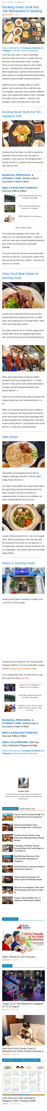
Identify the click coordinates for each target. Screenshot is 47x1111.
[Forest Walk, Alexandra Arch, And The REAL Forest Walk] (9, 198)
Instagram (26, 48)
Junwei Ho (5, 1103)
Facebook (36, 48)
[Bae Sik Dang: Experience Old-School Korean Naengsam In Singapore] (7, 858)
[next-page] (7, 908)
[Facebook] (4, 766)
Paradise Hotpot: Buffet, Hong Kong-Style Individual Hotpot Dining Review (29, 837)
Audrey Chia (6, 1054)
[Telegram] (34, 766)
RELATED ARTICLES (10, 809)
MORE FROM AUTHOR (27, 809)
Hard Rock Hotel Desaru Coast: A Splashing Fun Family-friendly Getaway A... (23, 1049)
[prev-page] (3, 908)
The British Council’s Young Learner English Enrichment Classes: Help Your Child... (29, 708)
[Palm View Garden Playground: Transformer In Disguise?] (9, 208)
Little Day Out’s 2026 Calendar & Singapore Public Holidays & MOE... (19, 1099)
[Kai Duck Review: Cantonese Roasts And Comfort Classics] (7, 869)
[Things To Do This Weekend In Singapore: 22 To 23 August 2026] (9, 687)
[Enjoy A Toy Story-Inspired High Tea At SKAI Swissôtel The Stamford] (7, 817)
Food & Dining (19, 2)
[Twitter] (9, 766)
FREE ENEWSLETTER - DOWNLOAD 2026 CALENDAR (21, 1060)
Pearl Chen (5, 1009)
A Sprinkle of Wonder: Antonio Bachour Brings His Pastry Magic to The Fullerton (29, 848)
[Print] (29, 766)
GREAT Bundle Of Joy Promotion (29, 216)
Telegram (6, 51)
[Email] (24, 766)
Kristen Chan (8, 15)
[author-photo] (23, 788)
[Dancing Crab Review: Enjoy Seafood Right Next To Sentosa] (7, 827)
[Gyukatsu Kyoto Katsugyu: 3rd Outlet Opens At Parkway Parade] (7, 879)
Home (4, 2)
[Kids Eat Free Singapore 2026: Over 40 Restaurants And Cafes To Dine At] (7, 890)
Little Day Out (6, 960)
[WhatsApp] (19, 766)
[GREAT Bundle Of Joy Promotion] (9, 219)
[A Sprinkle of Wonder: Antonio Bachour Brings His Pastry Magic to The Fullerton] (7, 848)
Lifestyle (10, 2)
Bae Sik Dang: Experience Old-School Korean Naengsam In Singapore (27, 858)
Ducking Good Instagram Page (22, 668)
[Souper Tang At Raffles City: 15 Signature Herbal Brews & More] (7, 900)
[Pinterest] (14, 766)
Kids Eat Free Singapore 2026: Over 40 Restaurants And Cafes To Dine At (29, 890)
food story (24, 678)
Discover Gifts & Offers (14, 191)
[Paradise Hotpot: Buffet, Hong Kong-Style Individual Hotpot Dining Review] (7, 838)
